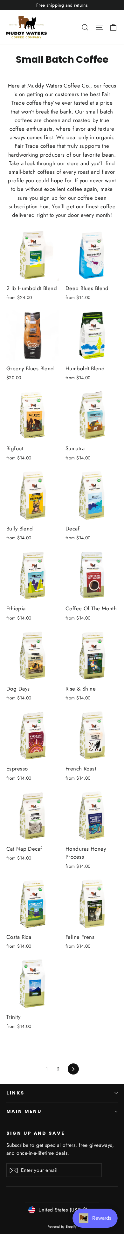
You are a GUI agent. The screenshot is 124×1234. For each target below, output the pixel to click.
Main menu (23, 1111)
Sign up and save (35, 1133)
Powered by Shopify (62, 1226)
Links (15, 1093)
